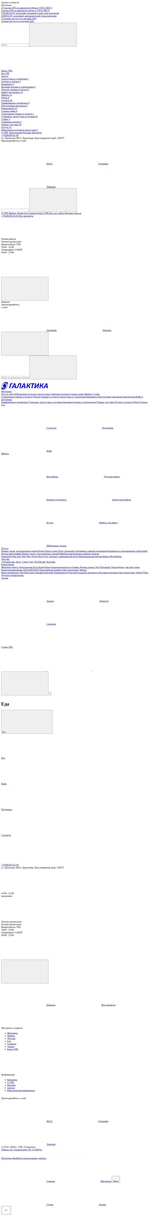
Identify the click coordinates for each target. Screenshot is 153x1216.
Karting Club (60, 570)
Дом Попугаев (27, 572)
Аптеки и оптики (123, 402)
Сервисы (33, 213)
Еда (26, 213)
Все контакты (26, 216)
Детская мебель (111, 476)
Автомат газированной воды (64, 556)
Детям (20, 213)
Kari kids (50, 562)
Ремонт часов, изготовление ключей (20, 551)
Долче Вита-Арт (40, 556)
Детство (5, 559)
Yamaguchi (6, 556)
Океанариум (60, 572)
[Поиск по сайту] (24, 683)
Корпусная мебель (121, 499)
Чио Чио (26, 556)
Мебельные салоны (56, 545)
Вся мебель (52, 476)
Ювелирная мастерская (91, 556)
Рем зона (17, 556)
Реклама (27, 132)
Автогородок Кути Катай (32, 567)
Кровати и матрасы (56, 499)
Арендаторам (15, 132)
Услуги (5, 394)
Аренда (77, 213)
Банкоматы (92, 397)
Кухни (50, 522)
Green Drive (58, 551)
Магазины (6, 391)
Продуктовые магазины (110, 397)
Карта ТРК (43, 213)
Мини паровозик (10, 572)
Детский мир (8, 562)
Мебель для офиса (108, 522)
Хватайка (40, 572)
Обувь (136, 402)
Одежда (143, 402)
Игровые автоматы (109, 572)
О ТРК (4, 132)
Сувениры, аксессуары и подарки (45, 402)
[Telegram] (24, 670)
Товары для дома (105, 402)
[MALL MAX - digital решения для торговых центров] (67, 1158)
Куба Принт (45, 551)
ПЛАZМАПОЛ (31, 570)
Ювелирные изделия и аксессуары (33, 394)
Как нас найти (57, 213)
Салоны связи (77, 394)
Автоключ (69, 551)
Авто (12, 394)
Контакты (37, 132)
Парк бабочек (46, 570)
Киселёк (49, 572)
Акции (4, 578)
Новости (103, 601)
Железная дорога (10, 567)
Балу (19, 562)
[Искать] (53, 34)
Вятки (106, 556)
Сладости (51, 428)
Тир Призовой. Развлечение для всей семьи (117, 567)
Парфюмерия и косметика (14, 402)
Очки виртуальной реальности (83, 572)
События (51, 624)
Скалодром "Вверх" (77, 570)
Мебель (13, 213)
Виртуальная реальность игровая (62, 567)
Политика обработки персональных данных (24, 1158)
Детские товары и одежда (46, 397)
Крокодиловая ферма (12, 570)
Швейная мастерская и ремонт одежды (79, 554)
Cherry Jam (28, 562)
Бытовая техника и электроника (80, 402)
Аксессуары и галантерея (72, 397)
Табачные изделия (60, 394)
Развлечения (129, 397)
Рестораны (107, 428)
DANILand (40, 562)
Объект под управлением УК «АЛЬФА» (21, 1149)
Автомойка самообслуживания (91, 551)
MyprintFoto (116, 556)
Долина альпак (87, 567)
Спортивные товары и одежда (17, 397)
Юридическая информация (21, 1090)
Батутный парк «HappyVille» (134, 572)
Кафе (49, 451)
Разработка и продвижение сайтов (125, 551)
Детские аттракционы (12, 575)
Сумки (96, 394)
